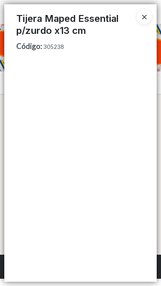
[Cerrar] (144, 17)
